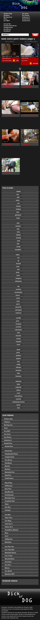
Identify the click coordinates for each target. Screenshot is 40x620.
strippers (20, 278)
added (19, 191)
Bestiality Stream (9, 552)
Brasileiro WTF (8, 574)
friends (19, 206)
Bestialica (6, 542)
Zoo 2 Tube (7, 556)
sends (19, 246)
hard (20, 275)
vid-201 (19, 318)
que (19, 361)
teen (19, 212)
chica (19, 298)
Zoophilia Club (8, 501)
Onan (5, 19)
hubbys (19, 209)
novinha (19, 327)
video (19, 254)
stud (19, 241)
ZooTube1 (7, 562)
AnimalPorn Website (10, 530)
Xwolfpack (7, 31)
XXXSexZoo (7, 539)
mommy (19, 238)
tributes (19, 367)
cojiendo (19, 387)
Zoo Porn (6, 565)
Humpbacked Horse (10, 25)
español (19, 341)
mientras (19, 381)
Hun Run (6, 507)
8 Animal (6, 510)
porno (19, 295)
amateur (19, 226)
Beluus (6, 568)
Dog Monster (7, 492)
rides (19, 232)
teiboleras (19, 281)
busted (19, 263)
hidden (19, 235)
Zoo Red (6, 514)
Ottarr (5, 504)
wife (19, 229)
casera (19, 338)
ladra (19, 384)
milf (19, 197)
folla (19, 373)
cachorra (19, 313)
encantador (19, 292)
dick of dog (25, 7)
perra (25, 60)
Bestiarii (6, 469)
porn (19, 321)
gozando (19, 307)
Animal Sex (7, 24)
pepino (19, 358)
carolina (19, 289)
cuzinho (19, 399)
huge (19, 218)
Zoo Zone (25, 13)
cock (19, 266)
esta (19, 408)
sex (20, 194)
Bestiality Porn (8, 472)
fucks (19, 200)
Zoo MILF (7, 20)
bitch (19, 272)
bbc (19, 269)
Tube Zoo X (7, 524)
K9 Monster (7, 486)
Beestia (6, 466)
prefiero (19, 355)
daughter (19, 249)
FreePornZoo (7, 478)
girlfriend (19, 215)
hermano (19, 376)
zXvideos (7, 15)
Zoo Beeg (6, 521)
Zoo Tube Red (8, 549)
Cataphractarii (8, 27)
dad (19, 243)
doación (19, 335)
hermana (19, 370)
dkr (19, 286)
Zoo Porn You (8, 546)
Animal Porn (26, 19)
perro (19, 304)
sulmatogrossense (19, 402)
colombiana (19, 396)
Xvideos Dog (8, 13)
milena (19, 390)
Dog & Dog (7, 483)
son (19, 203)
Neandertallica (8, 559)
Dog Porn (6, 475)
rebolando (19, 330)
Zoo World (7, 571)
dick (19, 223)
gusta (20, 405)
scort (19, 393)
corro (6, 60)
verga (19, 364)
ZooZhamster (8, 495)
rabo (19, 332)
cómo (9, 60)
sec (19, 257)
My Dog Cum (8, 17)
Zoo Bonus (7, 29)
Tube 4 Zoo (7, 518)
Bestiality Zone (8, 498)
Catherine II (26, 17)
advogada (19, 310)
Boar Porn (6, 489)
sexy (20, 301)
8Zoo (5, 533)
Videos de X (7, 527)
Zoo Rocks (25, 15)
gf (19, 260)
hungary (19, 324)
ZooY (5, 536)
